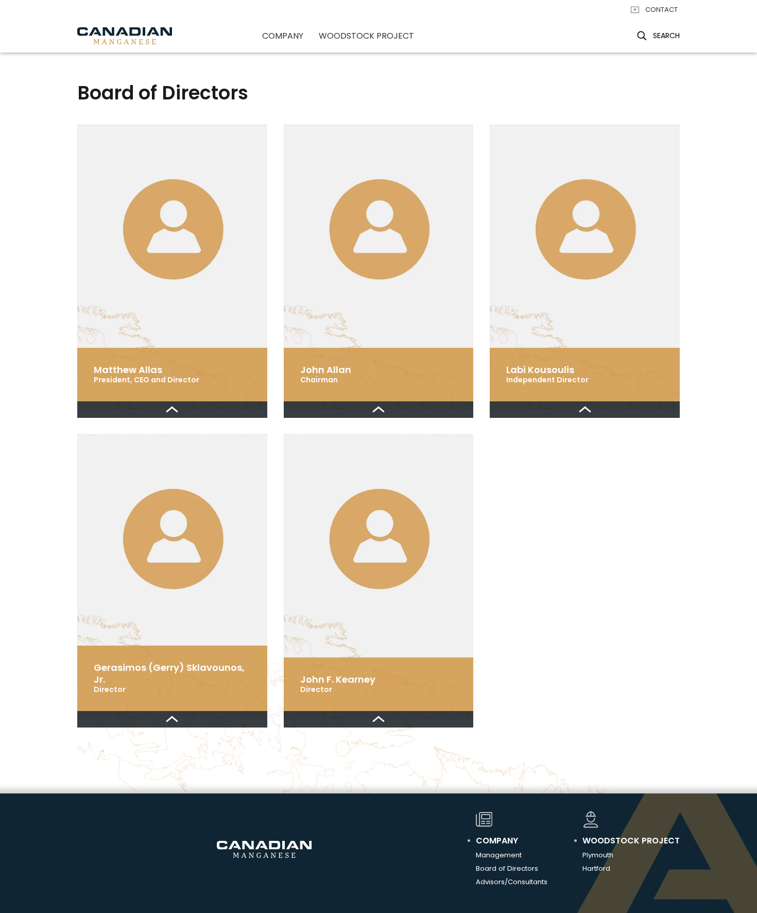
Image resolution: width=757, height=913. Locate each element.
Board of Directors (507, 868)
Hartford (596, 868)
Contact (661, 9)
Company (282, 36)
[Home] (124, 35)
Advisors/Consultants (511, 882)
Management (499, 855)
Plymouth (597, 855)
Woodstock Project (366, 36)
